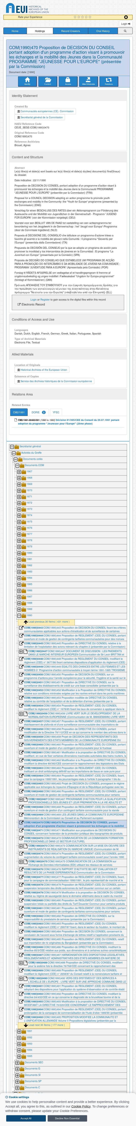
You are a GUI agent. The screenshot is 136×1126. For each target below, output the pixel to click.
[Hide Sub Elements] (12, 447)
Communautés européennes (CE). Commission (47, 111)
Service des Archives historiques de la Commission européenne (56, 381)
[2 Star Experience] (79, 17)
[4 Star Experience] (87, 17)
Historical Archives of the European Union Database (37, 8)
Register (45, 299)
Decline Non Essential (67, 1118)
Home (15, 31)
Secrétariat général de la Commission (42, 117)
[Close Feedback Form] (126, 17)
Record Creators (70, 31)
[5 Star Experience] (90, 17)
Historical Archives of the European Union (44, 369)
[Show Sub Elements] (19, 472)
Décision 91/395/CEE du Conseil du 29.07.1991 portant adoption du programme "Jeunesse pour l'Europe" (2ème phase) (68, 421)
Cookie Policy (80, 1106)
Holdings (40, 31)
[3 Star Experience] (83, 17)
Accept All (26, 1118)
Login (124, 23)
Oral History (103, 31)
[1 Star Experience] (75, 17)
